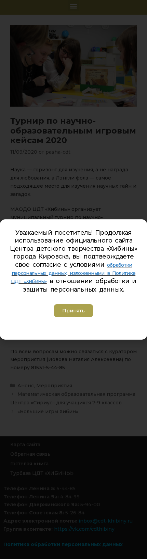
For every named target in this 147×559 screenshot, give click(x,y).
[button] (73, 310)
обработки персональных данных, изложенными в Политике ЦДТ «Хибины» (73, 273)
